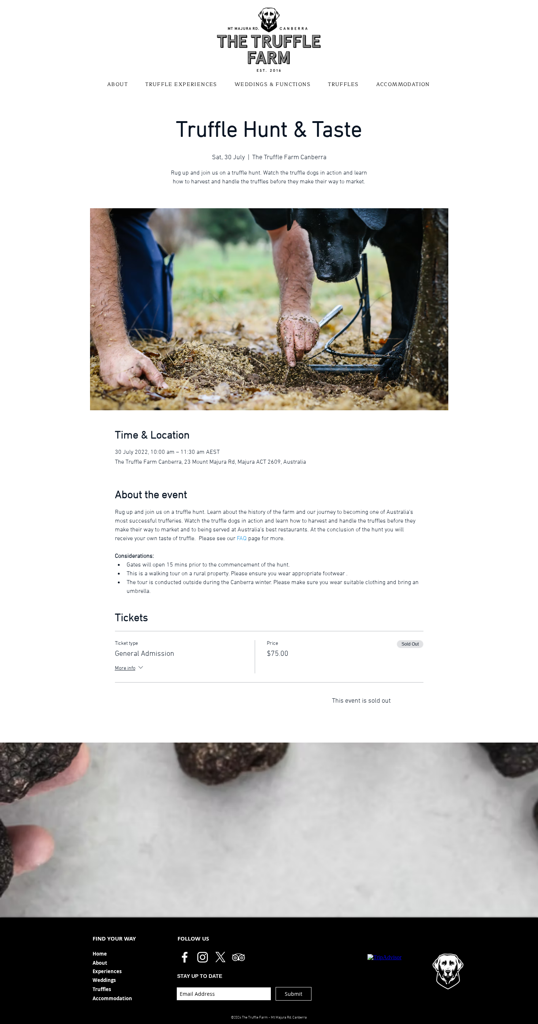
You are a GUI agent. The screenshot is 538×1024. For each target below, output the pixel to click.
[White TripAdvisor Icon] (238, 957)
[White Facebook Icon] (185, 957)
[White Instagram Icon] (202, 957)
